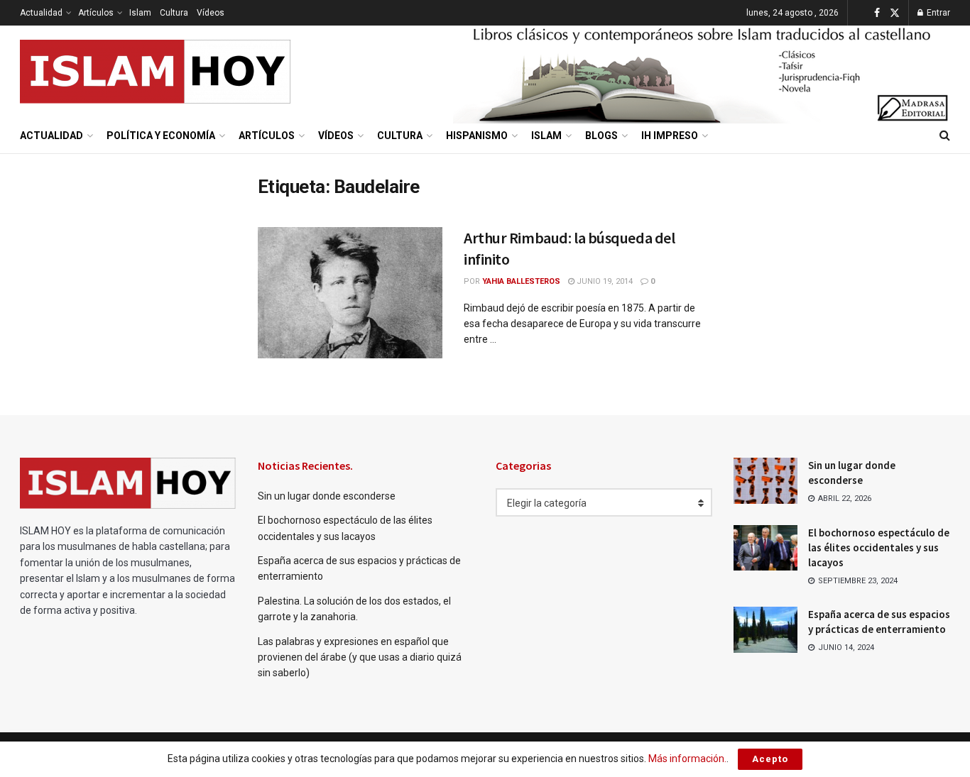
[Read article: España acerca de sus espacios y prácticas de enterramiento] (765, 629)
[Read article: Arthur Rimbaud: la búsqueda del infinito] (350, 293)
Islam (140, 13)
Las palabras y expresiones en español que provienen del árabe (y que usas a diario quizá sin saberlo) (360, 657)
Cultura (174, 13)
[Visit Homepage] (156, 72)
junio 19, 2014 (603, 281)
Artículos (96, 13)
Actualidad (41, 13)
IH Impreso (669, 135)
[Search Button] (944, 135)
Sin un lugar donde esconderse (327, 496)
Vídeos (210, 13)
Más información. (687, 758)
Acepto (770, 759)
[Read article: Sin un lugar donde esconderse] (765, 480)
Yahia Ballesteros (521, 281)
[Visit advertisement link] (701, 72)
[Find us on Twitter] (895, 13)
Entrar (937, 13)
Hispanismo (477, 135)
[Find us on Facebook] (877, 13)
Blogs (601, 135)
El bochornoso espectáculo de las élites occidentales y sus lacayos (878, 547)
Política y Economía (161, 135)
